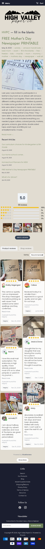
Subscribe (36, 525)
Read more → (8, 134)
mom (28, 53)
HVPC (6, 32)
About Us (22, 493)
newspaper (29, 56)
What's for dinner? (9, 177)
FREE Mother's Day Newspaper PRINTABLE (20, 41)
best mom (6, 51)
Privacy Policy (22, 487)
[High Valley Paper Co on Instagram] (25, 508)
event (16, 51)
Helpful (5, 321)
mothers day (16, 56)
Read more (6, 312)
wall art (40, 56)
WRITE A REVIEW (22, 238)
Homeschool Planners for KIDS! (15, 162)
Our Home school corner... (13, 155)
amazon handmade (32, 48)
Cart (41, 3)
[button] (7, 227)
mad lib (19, 53)
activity (17, 48)
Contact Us (23, 496)
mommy (37, 53)
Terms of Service (22, 490)
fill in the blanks (27, 51)
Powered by (22, 455)
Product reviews (9, 248)
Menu (7, 3)
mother (5, 56)
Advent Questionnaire (22, 482)
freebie (5, 53)
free (38, 51)
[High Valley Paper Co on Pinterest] (19, 508)
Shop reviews (26, 248)
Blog (22, 479)
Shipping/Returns (22, 485)
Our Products (22, 476)
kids (12, 53)
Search (22, 473)
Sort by (26, 255)
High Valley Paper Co (25, 533)
